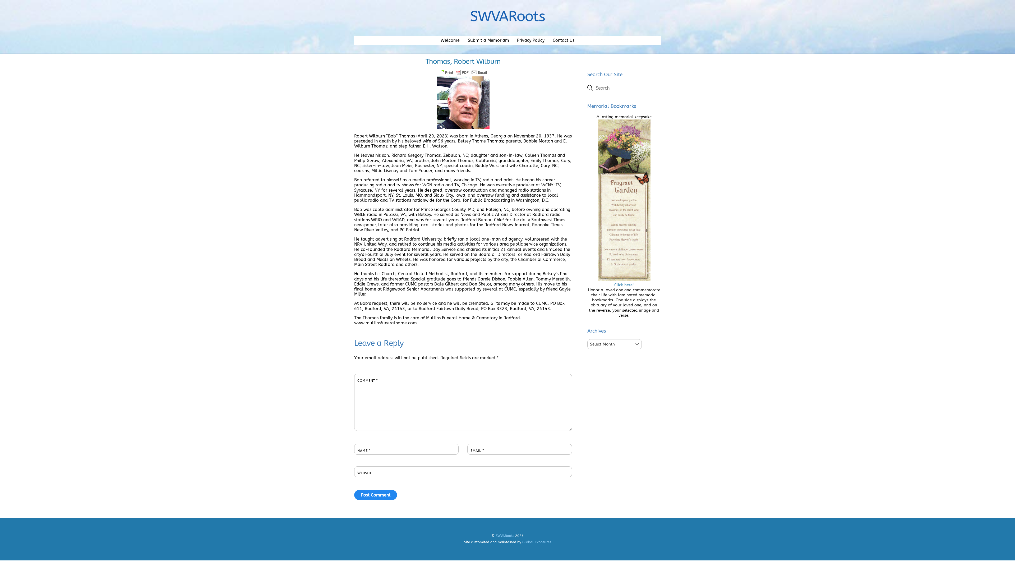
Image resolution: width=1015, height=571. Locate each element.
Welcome (450, 40)
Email (477, 451)
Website (364, 473)
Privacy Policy (531, 40)
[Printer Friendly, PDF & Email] (463, 72)
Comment (367, 381)
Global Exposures (536, 542)
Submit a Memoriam (488, 40)
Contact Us (563, 40)
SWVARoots (505, 536)
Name (363, 451)
